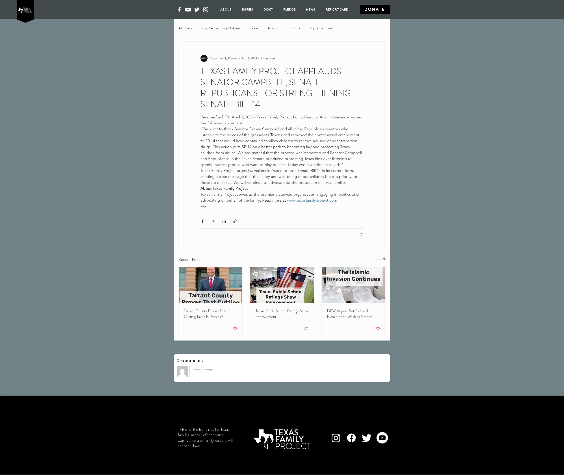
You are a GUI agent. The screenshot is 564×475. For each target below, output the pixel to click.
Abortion (274, 28)
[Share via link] (235, 221)
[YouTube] (188, 9)
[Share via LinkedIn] (224, 221)
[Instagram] (205, 9)
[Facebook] (179, 9)
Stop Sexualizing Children (221, 28)
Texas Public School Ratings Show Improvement (282, 314)
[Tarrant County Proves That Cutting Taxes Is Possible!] (210, 285)
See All (381, 259)
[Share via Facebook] (202, 221)
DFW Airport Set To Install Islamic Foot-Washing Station (349, 314)
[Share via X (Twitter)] (213, 221)
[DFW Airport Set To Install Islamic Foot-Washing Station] (353, 285)
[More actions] (361, 58)
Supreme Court (321, 28)
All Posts (185, 28)
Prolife (295, 28)
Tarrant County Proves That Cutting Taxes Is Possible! (205, 314)
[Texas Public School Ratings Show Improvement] (282, 285)
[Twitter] (196, 9)
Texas (254, 28)
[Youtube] (382, 438)
